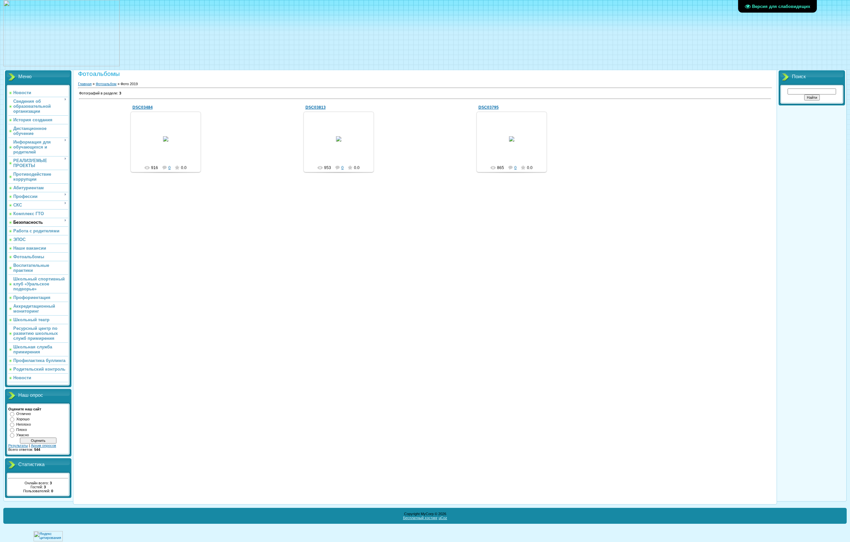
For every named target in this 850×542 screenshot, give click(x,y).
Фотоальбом (106, 84)
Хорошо (23, 419)
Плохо (21, 430)
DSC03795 (488, 107)
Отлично (23, 414)
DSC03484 (142, 107)
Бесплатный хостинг (420, 518)
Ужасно (22, 435)
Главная (85, 84)
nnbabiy (168, 144)
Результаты (18, 446)
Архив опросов (43, 446)
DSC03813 (315, 107)
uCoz (443, 518)
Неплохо (23, 424)
